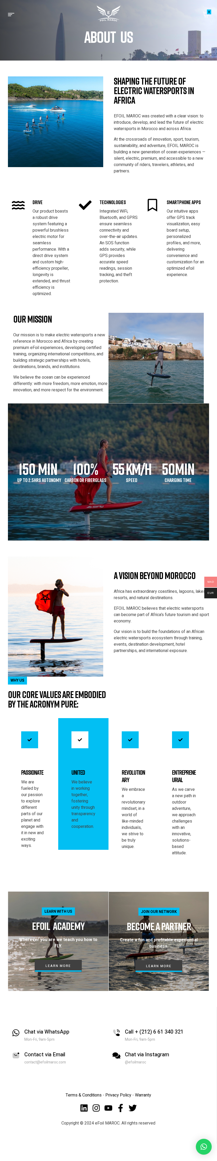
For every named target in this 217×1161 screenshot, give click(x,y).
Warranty (143, 1095)
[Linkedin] (84, 1108)
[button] (204, 1147)
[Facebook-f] (120, 1108)
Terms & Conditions (84, 1095)
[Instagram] (96, 1108)
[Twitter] (133, 1108)
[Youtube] (108, 1108)
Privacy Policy (118, 1095)
